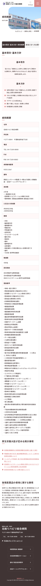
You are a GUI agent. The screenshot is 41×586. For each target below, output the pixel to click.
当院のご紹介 (28, 31)
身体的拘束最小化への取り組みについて (17, 470)
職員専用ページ (20, 578)
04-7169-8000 (12, 149)
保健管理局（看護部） (16, 549)
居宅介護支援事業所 (16, 562)
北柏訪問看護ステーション (18, 556)
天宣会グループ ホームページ (13, 541)
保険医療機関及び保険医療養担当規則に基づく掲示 (20, 450)
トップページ (18, 31)
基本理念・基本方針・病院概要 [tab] (13, 44)
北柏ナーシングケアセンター (19, 569)
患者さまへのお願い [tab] (33, 44)
